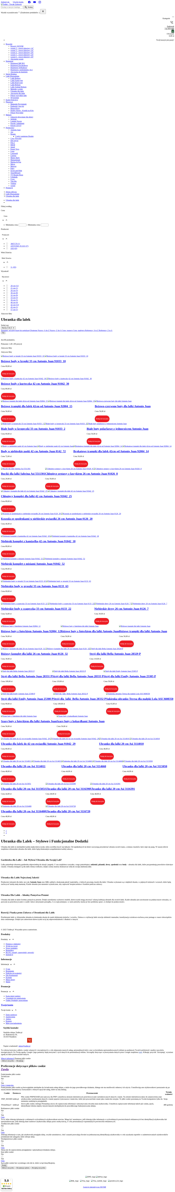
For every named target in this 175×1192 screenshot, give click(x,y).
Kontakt (9, 978)
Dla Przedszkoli (12, 975)
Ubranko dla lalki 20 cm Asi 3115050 (144, 766)
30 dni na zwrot (12, 946)
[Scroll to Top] (87, 1189)
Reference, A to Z (92, 330)
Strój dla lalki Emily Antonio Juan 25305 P (130, 676)
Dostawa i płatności (13, 944)
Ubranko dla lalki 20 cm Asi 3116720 (68, 811)
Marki (8, 982)
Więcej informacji (7, 1058)
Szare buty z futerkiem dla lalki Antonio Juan (29, 721)
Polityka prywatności (14, 973)
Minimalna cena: (12, 225)
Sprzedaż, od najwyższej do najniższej (15, 330)
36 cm (14, 300)
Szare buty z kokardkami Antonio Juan (81, 721)
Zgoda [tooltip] (5, 1069)
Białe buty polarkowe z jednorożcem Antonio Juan (117, 428)
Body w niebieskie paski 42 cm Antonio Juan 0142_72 (33, 451)
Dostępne (34, 330)
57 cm (14, 310)
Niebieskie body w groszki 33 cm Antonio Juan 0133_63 (34, 586)
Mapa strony (10, 980)
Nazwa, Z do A (56, 330)
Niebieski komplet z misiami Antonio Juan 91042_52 (33, 563)
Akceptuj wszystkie (38, 1168)
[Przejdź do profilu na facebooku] (29, 2)
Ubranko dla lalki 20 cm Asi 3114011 (23, 766)
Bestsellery (10, 950)
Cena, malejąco (79, 330)
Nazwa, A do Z (7, 328)
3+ (13, 267)
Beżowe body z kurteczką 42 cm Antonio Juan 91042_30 (35, 383)
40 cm (14, 302)
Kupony (9, 1021)
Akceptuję (19, 1061)
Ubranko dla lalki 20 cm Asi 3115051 (23, 788)
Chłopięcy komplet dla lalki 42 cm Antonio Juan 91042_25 (36, 496)
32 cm (14, 295)
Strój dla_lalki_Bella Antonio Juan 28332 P (79, 698)
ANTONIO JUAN (19, 246)
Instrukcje (9, 955)
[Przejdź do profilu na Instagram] (40, 2)
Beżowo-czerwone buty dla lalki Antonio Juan (123, 406)
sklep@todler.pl (24, 1046)
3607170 (15, 244)
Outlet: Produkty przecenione (17, 1000)
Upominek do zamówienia (16, 998)
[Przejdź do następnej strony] (7, 835)
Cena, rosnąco (67, 330)
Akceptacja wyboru (22, 1168)
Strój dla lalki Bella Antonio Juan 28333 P (78, 676)
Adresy (8, 1019)
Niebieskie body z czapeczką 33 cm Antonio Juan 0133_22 (36, 608)
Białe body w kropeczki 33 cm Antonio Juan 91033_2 (33, 428)
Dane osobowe (11, 1015)
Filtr (3, 333)
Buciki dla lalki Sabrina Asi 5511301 (23, 473)
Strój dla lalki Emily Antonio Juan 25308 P (27, 698)
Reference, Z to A (105, 330)
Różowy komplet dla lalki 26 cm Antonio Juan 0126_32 (34, 653)
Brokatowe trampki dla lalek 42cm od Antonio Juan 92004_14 (111, 451)
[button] (7, 1085)
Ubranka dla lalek (12, 200)
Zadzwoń (169, 27)
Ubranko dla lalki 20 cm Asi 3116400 (23, 811)
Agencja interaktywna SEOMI (94, 1187)
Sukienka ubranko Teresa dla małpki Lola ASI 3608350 (139, 698)
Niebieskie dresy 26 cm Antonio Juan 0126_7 (121, 608)
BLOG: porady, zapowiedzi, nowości (20, 952)
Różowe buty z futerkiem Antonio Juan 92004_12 (31, 631)
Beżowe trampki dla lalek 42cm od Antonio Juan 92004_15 (36, 406)
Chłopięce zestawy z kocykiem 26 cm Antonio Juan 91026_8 (81, 473)
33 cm (14, 298)
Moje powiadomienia (14, 1023)
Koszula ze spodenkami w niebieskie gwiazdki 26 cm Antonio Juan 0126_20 (46, 518)
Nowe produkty (12, 948)
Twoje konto (7, 1005)
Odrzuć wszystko (8, 1061)
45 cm (14, 307)
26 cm (14, 291)
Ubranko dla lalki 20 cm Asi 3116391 (112, 788)
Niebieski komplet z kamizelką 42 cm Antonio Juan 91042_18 (38, 541)
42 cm (15, 305)
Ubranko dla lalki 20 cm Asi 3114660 (83, 766)
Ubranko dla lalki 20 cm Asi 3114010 (121, 743)
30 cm (14, 293)
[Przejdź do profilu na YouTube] (34, 2)
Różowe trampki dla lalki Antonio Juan (143, 631)
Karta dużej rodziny (13, 996)
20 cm (15, 286)
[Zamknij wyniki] (43, 11)
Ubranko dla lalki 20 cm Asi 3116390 (68, 788)
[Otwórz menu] (173, 16)
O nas (8, 969)
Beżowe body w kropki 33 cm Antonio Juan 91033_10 (33, 361)
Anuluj (4, 1165)
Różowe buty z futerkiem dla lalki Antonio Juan (90, 631)
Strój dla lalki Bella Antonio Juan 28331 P (26, 676)
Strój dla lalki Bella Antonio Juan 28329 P (115, 653)
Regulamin (10, 971)
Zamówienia (10, 1017)
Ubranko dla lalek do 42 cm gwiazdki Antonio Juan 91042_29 (38, 743)
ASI (13, 248)
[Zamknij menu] (172, 18)
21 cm (14, 288)
